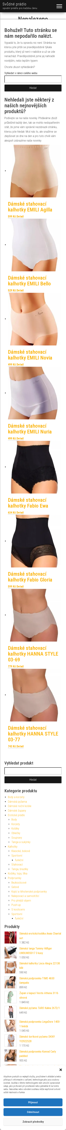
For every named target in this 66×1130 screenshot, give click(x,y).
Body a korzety (16, 797)
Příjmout (33, 1102)
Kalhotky (12, 846)
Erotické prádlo (16, 815)
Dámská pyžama (17, 801)
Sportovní (16, 855)
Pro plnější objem (21, 900)
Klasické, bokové (20, 851)
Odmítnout (33, 1112)
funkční (19, 860)
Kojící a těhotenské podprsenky (29, 891)
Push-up (16, 905)
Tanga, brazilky (19, 869)
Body (14, 819)
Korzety (15, 824)
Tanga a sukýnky (20, 842)
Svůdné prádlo (14, 4)
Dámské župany (17, 810)
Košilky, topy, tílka (17, 873)
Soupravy (16, 837)
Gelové (15, 887)
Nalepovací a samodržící (25, 896)
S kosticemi (18, 909)
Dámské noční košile (19, 806)
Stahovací (17, 864)
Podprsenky (14, 878)
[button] (60, 1070)
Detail (20, 216)
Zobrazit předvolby (33, 1121)
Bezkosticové (18, 882)
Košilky (15, 828)
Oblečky (15, 833)
